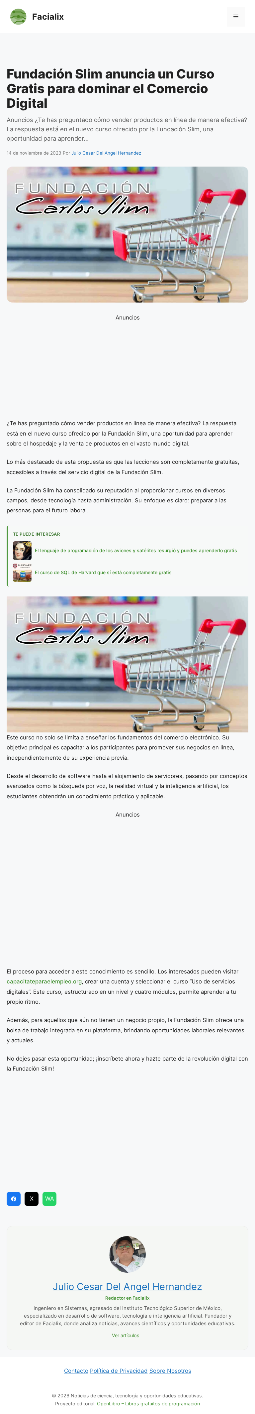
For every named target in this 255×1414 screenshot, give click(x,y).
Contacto (76, 1370)
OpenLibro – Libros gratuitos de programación (148, 1403)
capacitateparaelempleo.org (44, 981)
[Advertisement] (127, 51)
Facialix (48, 17)
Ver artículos (125, 1335)
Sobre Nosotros (170, 1370)
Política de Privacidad (119, 1370)
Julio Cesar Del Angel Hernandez (127, 1286)
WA (49, 1198)
